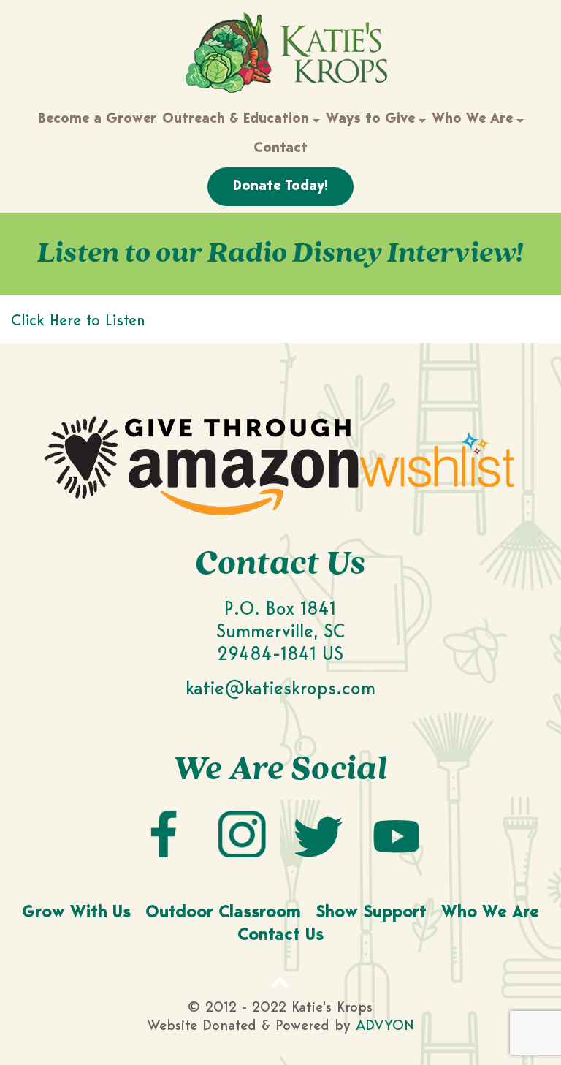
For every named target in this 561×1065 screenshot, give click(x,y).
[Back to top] (280, 982)
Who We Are (490, 913)
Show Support (371, 913)
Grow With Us (76, 913)
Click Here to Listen (78, 321)
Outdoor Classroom (223, 913)
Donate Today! (280, 187)
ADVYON (385, 1026)
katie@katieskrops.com (280, 690)
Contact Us (280, 936)
